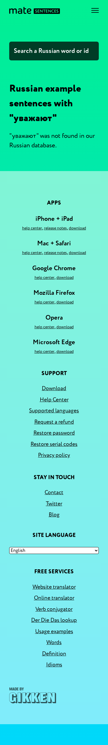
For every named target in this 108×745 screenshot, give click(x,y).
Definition (54, 653)
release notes (55, 228)
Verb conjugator (54, 609)
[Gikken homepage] (32, 695)
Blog (54, 514)
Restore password (54, 432)
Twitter (54, 503)
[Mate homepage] (34, 10)
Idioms (54, 664)
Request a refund (54, 421)
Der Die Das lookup (54, 620)
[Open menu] (95, 10)
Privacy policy (54, 455)
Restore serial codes (54, 444)
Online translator (54, 597)
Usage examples (54, 631)
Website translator (54, 586)
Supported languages (54, 410)
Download (77, 228)
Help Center (32, 228)
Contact (54, 492)
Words (54, 642)
